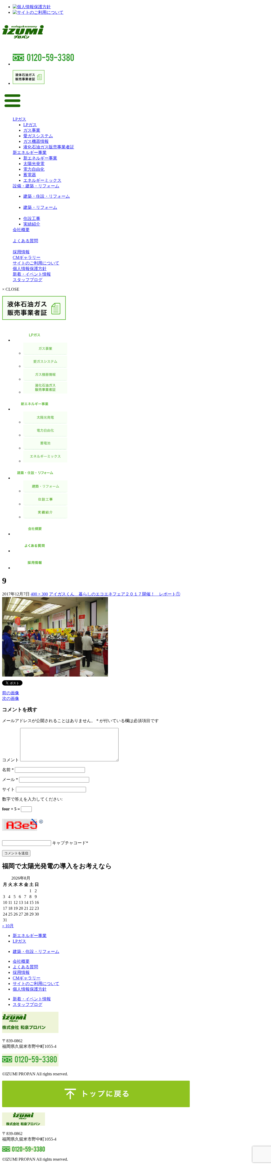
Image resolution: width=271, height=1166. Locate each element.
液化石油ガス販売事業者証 (48, 147)
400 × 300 (39, 594)
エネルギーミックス (42, 180)
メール (10, 779)
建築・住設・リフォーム (46, 196)
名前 (8, 769)
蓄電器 (29, 175)
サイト (8, 789)
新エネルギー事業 (30, 152)
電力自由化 (33, 169)
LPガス (19, 119)
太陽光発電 (33, 163)
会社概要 (21, 229)
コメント (10, 760)
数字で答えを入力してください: (32, 799)
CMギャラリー (26, 257)
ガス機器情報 (36, 141)
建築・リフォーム (40, 207)
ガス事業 (31, 130)
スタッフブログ (27, 279)
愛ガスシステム (38, 136)
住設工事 (31, 218)
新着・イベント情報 (32, 274)
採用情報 (21, 252)
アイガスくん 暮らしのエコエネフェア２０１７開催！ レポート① (114, 594)
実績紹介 (31, 224)
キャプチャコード (69, 843)
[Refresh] (41, 821)
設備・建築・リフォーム (36, 186)
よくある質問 (25, 240)
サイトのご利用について (36, 263)
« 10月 (8, 926)
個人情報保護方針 (30, 268)
